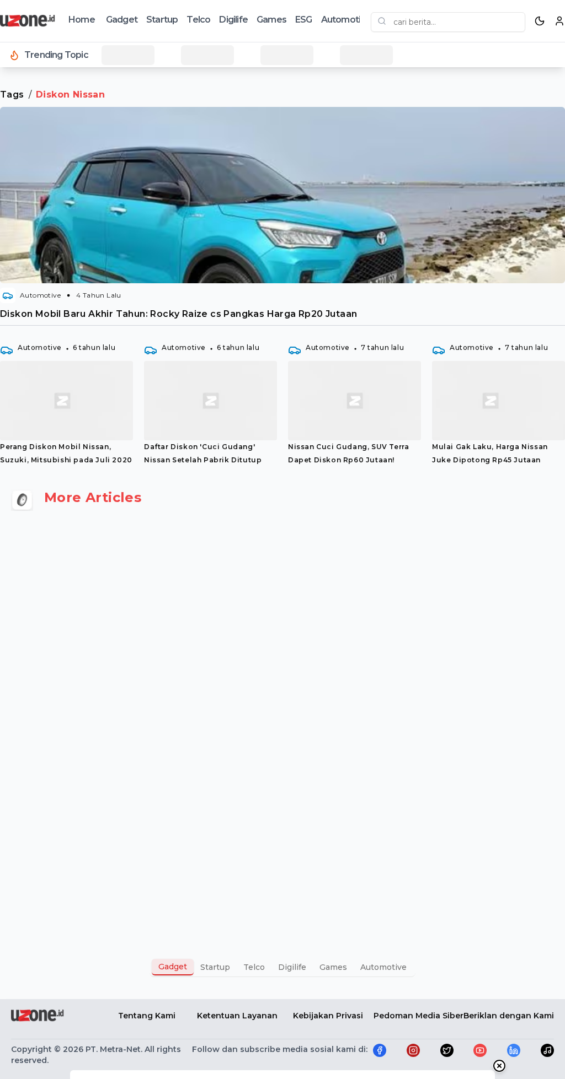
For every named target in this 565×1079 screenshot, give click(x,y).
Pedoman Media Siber (418, 1016)
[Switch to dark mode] (539, 20)
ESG (303, 19)
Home (81, 19)
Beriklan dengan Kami (508, 1016)
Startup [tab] (215, 967)
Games (271, 19)
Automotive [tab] (383, 967)
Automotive (346, 19)
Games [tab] (333, 967)
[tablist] (282, 967)
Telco (198, 19)
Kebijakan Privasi (328, 1016)
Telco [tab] (254, 967)
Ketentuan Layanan (237, 1016)
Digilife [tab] (292, 967)
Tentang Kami (146, 1016)
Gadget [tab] (172, 967)
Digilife (233, 19)
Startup (162, 19)
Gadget (121, 19)
